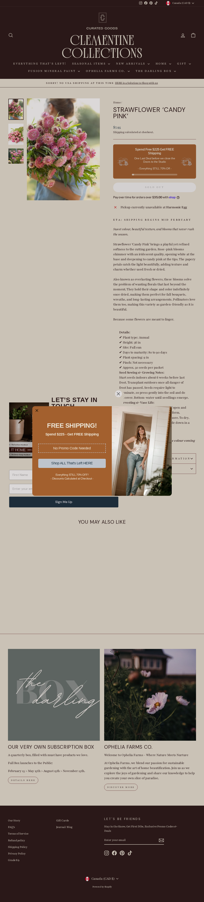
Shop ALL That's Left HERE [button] (72, 463)
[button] (72, 448)
